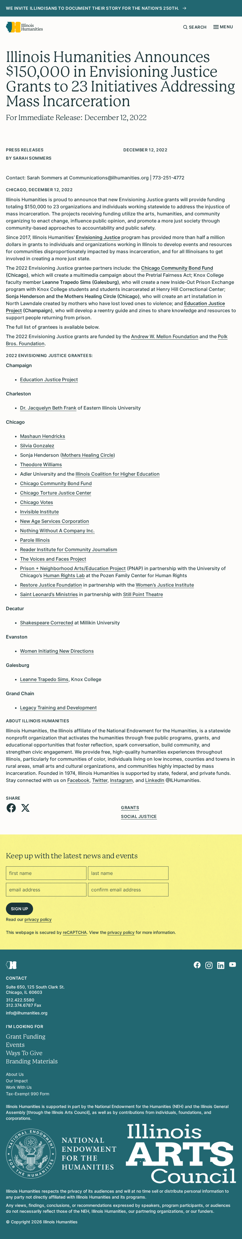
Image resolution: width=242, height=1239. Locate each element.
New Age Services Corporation (54, 521)
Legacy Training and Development (58, 708)
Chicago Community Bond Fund (56, 483)
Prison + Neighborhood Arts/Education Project (73, 568)
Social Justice (139, 816)
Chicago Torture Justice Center (55, 493)
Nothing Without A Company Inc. (57, 530)
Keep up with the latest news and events (72, 856)
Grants (130, 807)
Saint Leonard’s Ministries (49, 594)
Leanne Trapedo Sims (44, 679)
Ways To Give (24, 1053)
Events (15, 1045)
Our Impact (17, 1080)
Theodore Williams (41, 464)
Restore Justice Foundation (51, 585)
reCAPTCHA (75, 932)
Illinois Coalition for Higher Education (118, 474)
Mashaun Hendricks (42, 436)
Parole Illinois (35, 540)
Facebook (78, 780)
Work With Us (19, 1087)
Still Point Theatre (143, 594)
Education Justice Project (49, 379)
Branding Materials (32, 1061)
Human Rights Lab (64, 575)
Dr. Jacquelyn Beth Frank (48, 408)
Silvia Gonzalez (37, 446)
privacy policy (38, 919)
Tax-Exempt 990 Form (27, 1093)
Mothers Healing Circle (87, 455)
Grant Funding (25, 1036)
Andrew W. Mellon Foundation (164, 336)
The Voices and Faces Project (53, 559)
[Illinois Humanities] (24, 27)
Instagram (121, 780)
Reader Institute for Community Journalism (68, 549)
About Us (15, 1074)
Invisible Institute (39, 512)
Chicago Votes (36, 502)
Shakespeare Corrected (46, 623)
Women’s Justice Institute (165, 585)
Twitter (99, 780)
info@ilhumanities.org (27, 1012)
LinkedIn (154, 780)
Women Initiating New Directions (57, 651)
